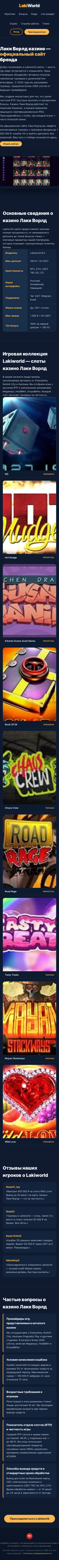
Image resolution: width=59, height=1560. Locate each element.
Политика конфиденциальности (37, 1553)
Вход (16, 31)
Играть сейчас (10, 144)
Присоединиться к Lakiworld (29, 1518)
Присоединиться (37, 32)
